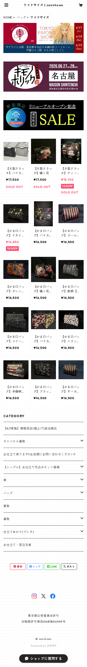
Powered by (39, 645)
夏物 (6, 506)
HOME (7, 17)
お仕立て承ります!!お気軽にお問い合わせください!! (39, 454)
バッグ (21, 17)
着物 (6, 519)
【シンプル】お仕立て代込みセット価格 (31, 467)
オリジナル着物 (14, 441)
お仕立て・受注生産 (17, 545)
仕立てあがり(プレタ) (18, 532)
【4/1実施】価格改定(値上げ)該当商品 (30, 428)
